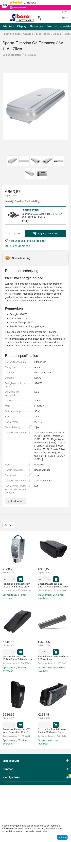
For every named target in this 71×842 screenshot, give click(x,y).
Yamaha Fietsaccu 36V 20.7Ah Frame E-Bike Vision (17, 658)
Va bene (62, 837)
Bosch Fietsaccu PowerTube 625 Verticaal (53, 658)
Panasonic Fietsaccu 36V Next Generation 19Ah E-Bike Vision (16, 730)
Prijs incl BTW (11, 196)
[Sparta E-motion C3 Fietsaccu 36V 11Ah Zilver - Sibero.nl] (35, 106)
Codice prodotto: (11, 54)
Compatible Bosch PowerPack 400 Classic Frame (52, 730)
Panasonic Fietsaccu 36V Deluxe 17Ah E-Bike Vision (16, 585)
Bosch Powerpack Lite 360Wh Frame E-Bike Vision (53, 585)
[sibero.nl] (22, 18)
